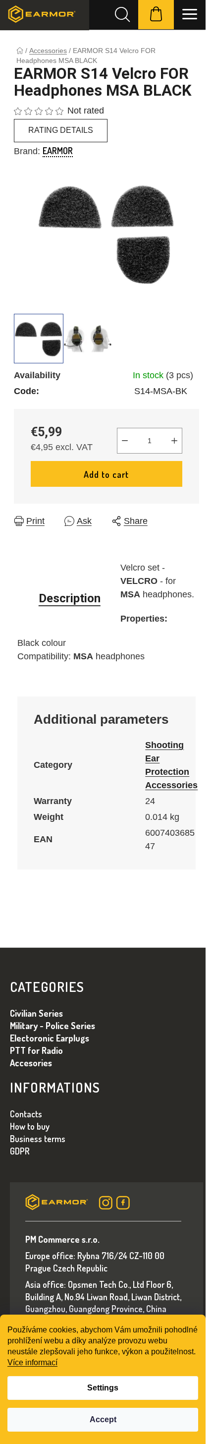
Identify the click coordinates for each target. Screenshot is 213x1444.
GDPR (20, 1151)
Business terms (37, 1138)
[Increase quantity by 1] (174, 440)
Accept (103, 1419)
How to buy (30, 1126)
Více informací (32, 1362)
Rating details (60, 130)
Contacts (26, 1113)
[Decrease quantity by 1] (124, 440)
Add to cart (106, 474)
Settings (102, 1388)
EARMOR (58, 150)
